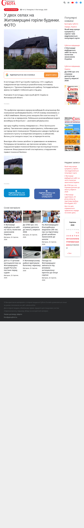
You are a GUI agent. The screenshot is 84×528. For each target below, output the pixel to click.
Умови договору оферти (13, 314)
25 (69, 245)
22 (76, 242)
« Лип (69, 253)
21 (74, 242)
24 (67, 245)
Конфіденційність (10, 317)
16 (78, 239)
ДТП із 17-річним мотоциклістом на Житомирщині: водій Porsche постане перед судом (12, 266)
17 (67, 242)
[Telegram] (80, 2)
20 (72, 242)
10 (67, 239)
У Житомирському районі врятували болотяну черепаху (32, 263)
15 (76, 239)
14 (74, 239)
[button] (65, 2)
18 (69, 242)
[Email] (68, 2)
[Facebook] (76, 2)
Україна (74, 27)
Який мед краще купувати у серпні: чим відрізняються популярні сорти (72, 33)
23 (78, 242)
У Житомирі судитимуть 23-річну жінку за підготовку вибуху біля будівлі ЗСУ (71, 199)
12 (71, 239)
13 (72, 239)
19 (71, 242)
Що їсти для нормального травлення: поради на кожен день (72, 209)
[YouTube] (72, 2)
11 (69, 239)
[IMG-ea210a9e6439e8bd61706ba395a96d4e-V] (13, 165)
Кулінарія (68, 24)
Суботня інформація (72, 45)
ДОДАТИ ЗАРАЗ (51, 75)
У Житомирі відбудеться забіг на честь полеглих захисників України (12, 229)
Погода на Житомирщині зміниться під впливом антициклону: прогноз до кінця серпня (50, 267)
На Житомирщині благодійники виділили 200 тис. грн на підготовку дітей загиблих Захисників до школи (50, 231)
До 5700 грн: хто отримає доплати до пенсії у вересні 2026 (31, 228)
